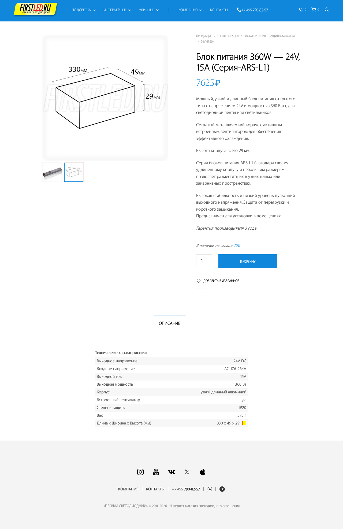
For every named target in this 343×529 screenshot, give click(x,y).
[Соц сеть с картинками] (140, 472)
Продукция (204, 36)
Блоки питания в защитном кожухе (270, 36)
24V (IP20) (207, 41)
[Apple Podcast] (202, 472)
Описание (169, 323)
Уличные (147, 10)
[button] (302, 9)
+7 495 (254, 10)
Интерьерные (115, 10)
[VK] (171, 472)
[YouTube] (156, 472)
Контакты (219, 10)
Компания (188, 10)
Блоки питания (228, 36)
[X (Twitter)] (187, 472)
